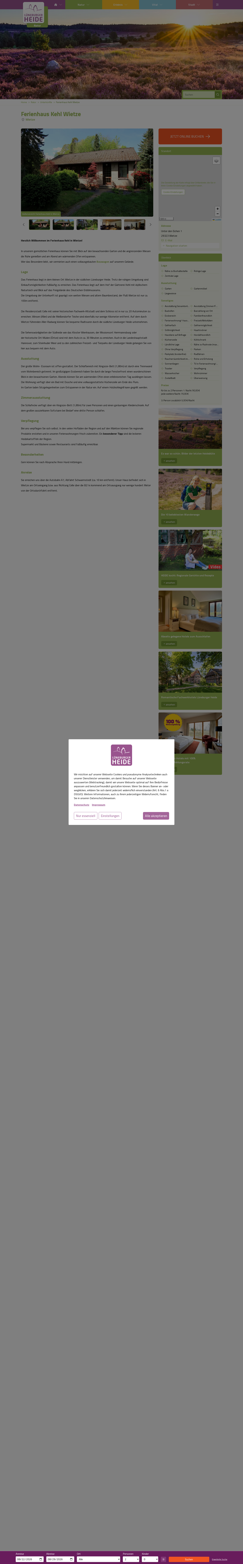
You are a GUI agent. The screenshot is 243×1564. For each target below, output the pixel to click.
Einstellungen (110, 815)
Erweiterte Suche (219, 1559)
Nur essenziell (85, 815)
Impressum (98, 805)
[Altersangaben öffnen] (163, 1559)
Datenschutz (81, 805)
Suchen (189, 1559)
